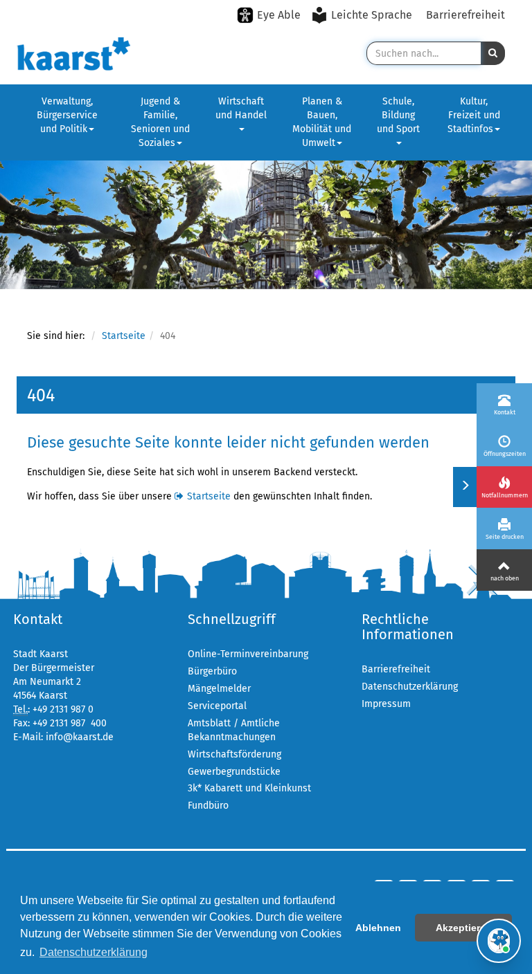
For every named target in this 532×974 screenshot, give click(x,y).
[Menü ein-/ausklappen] (464, 487)
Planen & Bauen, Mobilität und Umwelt (321, 122)
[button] (493, 53)
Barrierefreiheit (465, 14)
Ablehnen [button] (378, 927)
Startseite (123, 336)
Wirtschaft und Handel (241, 108)
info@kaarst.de (80, 737)
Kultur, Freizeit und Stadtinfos (473, 115)
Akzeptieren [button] (464, 927)
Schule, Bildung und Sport (398, 115)
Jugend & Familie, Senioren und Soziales (160, 122)
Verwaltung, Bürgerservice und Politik (67, 115)
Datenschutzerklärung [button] (93, 952)
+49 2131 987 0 (63, 709)
